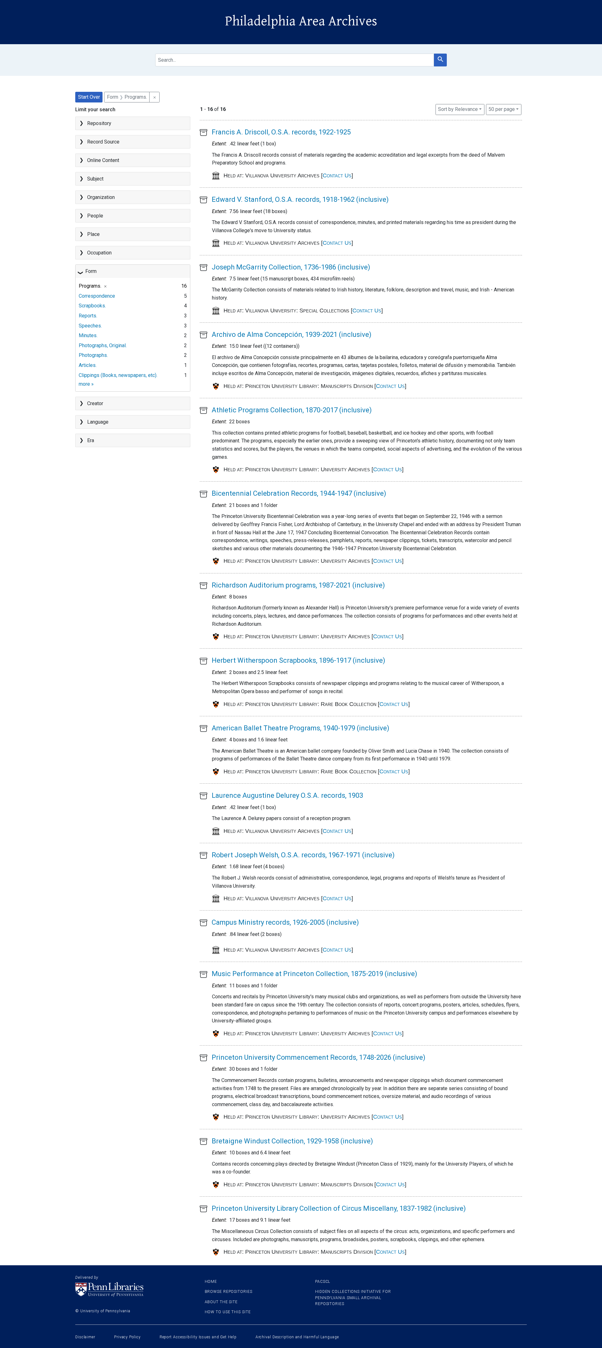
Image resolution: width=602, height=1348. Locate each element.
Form (91, 271)
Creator (95, 403)
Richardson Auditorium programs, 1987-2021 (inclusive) (298, 585)
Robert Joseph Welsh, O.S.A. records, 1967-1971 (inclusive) (303, 855)
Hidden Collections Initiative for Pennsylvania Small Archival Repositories (353, 1297)
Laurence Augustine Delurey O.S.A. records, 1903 (287, 795)
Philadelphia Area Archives (301, 21)
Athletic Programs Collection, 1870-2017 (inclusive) (292, 410)
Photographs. (93, 355)
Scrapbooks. (92, 306)
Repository (99, 123)
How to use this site (228, 1312)
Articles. (88, 365)
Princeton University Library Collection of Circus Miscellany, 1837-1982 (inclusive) (339, 1208)
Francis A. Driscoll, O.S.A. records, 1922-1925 (281, 132)
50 (501, 109)
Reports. (88, 316)
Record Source (103, 142)
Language (97, 422)
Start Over (89, 97)
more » (86, 384)
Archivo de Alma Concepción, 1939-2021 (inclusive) (292, 334)
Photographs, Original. (103, 345)
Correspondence (97, 296)
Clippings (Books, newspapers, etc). (118, 375)
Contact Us (337, 175)
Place (93, 234)
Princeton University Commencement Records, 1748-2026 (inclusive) (318, 1057)
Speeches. (90, 326)
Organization (101, 197)
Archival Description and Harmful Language (297, 1337)
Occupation (99, 253)
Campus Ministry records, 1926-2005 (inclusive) (285, 922)
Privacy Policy (127, 1337)
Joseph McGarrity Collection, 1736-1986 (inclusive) (291, 267)
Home (211, 1281)
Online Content (103, 160)
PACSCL (322, 1281)
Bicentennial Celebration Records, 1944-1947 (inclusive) (299, 493)
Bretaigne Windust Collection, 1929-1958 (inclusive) (292, 1141)
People (95, 216)
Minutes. (88, 335)
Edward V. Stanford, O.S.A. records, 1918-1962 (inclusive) (300, 199)
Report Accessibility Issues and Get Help (198, 1337)
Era (90, 440)
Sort (458, 109)
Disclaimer (85, 1337)
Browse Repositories (228, 1291)
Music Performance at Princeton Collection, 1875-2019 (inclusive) (314, 974)
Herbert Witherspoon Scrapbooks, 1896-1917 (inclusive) (298, 660)
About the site (221, 1302)
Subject (95, 179)
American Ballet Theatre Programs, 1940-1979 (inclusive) (300, 728)
